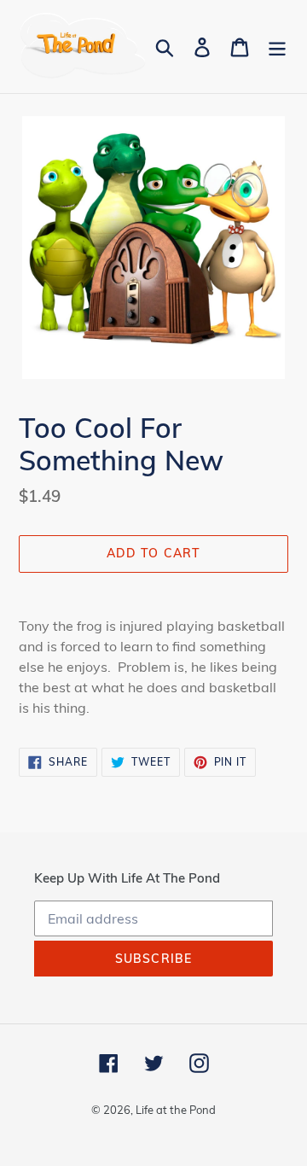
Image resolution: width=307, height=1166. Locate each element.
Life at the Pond (176, 1109)
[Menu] (277, 46)
